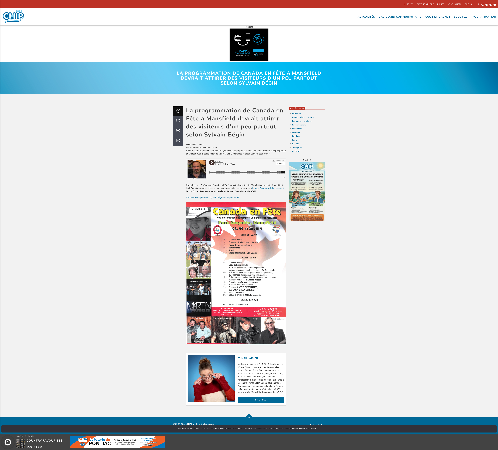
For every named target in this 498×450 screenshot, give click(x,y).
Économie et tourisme (302, 121)
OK (319, 428)
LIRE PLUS (261, 399)
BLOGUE (296, 151)
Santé (294, 140)
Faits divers (297, 129)
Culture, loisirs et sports (303, 117)
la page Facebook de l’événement (268, 188)
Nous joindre (455, 4)
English (469, 4)
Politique (296, 136)
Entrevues (296, 113)
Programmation (483, 17)
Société (295, 144)
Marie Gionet (249, 358)
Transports (297, 147)
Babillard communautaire (400, 17)
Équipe (440, 4)
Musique (296, 132)
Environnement (299, 125)
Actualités (366, 17)
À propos (408, 4)
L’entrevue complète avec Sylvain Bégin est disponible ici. (212, 197)
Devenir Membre (425, 4)
